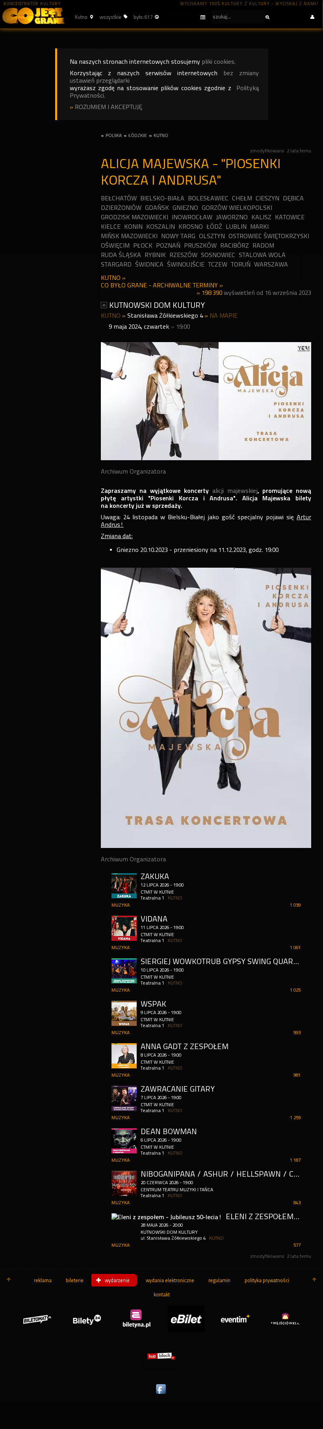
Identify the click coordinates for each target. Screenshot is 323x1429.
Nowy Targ (178, 236)
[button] (83, 16)
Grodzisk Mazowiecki (134, 217)
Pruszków (200, 245)
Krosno (190, 226)
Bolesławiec (208, 198)
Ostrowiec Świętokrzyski (268, 236)
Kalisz (261, 217)
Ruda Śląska (121, 255)
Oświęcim (115, 245)
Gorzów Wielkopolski (237, 207)
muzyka (120, 905)
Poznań (168, 245)
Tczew (217, 264)
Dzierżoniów (121, 207)
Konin (133, 226)
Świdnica (149, 264)
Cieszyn (267, 198)
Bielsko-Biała (162, 198)
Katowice (289, 217)
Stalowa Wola (262, 255)
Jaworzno (232, 217)
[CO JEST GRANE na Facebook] (161, 1394)
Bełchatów (119, 198)
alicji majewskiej (235, 490)
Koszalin (160, 226)
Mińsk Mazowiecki (129, 236)
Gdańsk (157, 207)
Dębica (293, 198)
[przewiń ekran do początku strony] (8, 1280)
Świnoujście (185, 264)
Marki (259, 226)
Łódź (214, 226)
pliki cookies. (219, 61)
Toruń (241, 264)
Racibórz (234, 245)
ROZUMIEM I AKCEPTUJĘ (108, 107)
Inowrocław (192, 217)
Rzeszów (183, 255)
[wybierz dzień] (187, 17)
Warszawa (271, 264)
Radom (263, 245)
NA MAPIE (224, 315)
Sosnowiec (218, 255)
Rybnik (155, 255)
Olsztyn (212, 236)
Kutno (111, 277)
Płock (142, 245)
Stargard (116, 264)
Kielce (111, 226)
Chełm (242, 198)
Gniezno (185, 207)
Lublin (236, 226)
